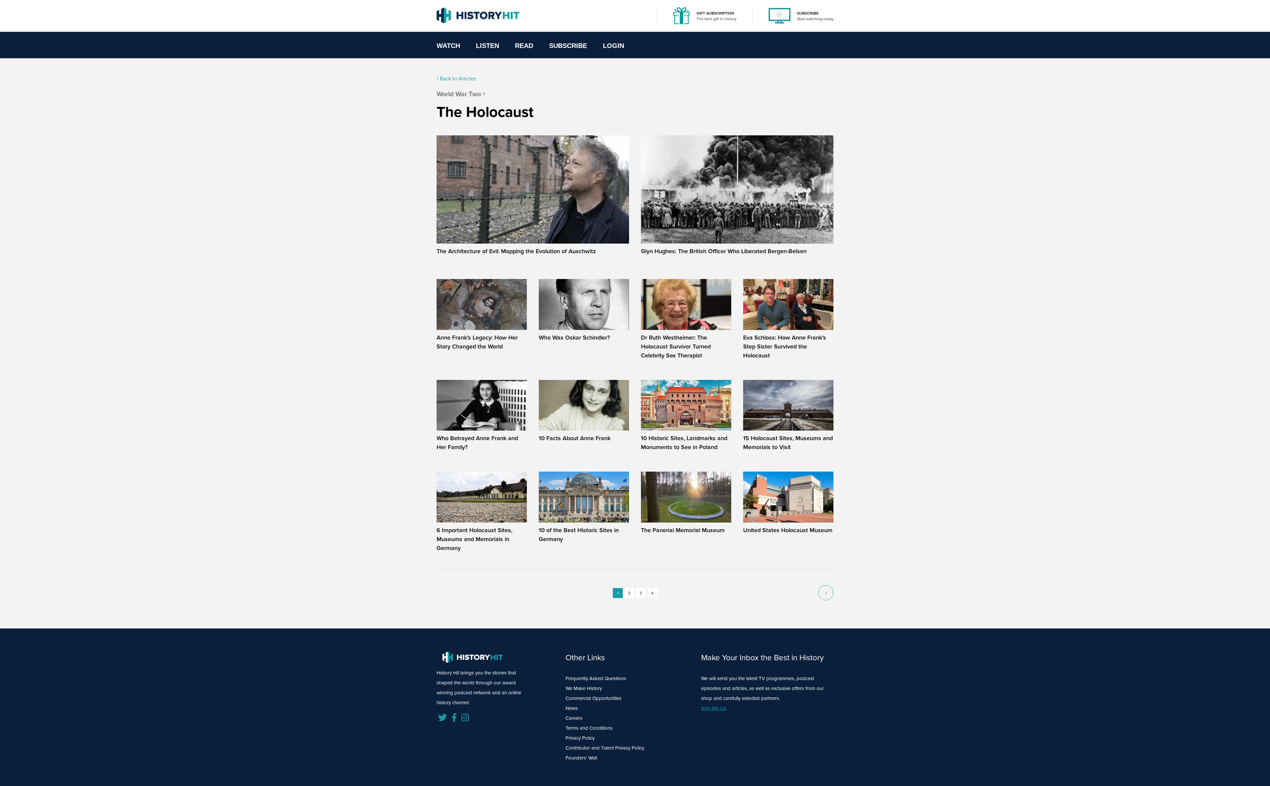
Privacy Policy (580, 738)
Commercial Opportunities (593, 698)
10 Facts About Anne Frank (575, 438)
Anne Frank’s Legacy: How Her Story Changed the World (477, 342)
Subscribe (568, 45)
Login (613, 45)
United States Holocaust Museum (787, 530)
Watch (448, 45)
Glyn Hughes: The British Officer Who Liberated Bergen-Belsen (724, 251)
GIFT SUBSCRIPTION (715, 13)
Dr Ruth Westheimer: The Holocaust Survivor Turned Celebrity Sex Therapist (676, 346)
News (572, 708)
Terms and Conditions (589, 728)
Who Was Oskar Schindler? (574, 337)
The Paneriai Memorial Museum (683, 530)
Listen (487, 45)
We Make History (584, 688)
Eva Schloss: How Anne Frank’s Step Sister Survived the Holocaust (784, 346)
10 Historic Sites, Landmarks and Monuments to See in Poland (684, 442)
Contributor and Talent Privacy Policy (605, 748)
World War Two (459, 94)
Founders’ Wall (581, 758)
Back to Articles (457, 78)
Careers (574, 718)
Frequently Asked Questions (596, 678)
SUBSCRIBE (808, 13)
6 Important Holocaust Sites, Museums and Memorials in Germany (474, 539)
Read (524, 45)
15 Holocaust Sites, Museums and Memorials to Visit (788, 442)
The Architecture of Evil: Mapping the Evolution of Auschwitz (516, 251)
